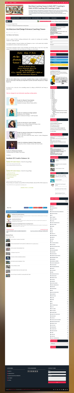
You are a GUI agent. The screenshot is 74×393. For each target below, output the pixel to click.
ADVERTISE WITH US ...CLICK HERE (27, 187)
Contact (14, 2)
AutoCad (9, 380)
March (53, 108)
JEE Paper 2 (53, 279)
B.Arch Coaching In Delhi (55, 222)
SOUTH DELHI (53, 325)
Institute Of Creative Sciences (13, 162)
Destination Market (58, 179)
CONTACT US (52, 152)
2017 (52, 115)
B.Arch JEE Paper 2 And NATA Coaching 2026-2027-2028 (20, 274)
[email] (63, 3)
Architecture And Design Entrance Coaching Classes (22, 223)
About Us (9, 25)
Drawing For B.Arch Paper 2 (55, 255)
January (53, 114)
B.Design (52, 226)
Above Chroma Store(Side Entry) (11, 175)
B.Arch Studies (53, 224)
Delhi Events (53, 244)
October (53, 101)
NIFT (52, 303)
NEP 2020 (52, 297)
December (54, 99)
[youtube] (65, 3)
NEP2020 (52, 299)
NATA (52, 290)
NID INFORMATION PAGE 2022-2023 (56, 153)
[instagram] (59, 3)
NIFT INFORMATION (53, 30)
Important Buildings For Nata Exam (56, 123)
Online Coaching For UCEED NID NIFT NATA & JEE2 (58, 31)
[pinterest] (67, 3)
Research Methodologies (55, 321)
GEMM (52, 272)
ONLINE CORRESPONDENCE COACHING (57, 151)
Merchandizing (53, 288)
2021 (52, 95)
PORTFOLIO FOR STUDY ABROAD (56, 319)
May (53, 106)
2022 (52, 94)
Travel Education (54, 330)
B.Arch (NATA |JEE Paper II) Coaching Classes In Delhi (31, 389)
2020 (52, 96)
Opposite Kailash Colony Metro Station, (12, 174)
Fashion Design (53, 264)
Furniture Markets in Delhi (15, 265)
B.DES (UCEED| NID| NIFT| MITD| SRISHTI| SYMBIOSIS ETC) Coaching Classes (24, 243)
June (53, 105)
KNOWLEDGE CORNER (54, 32)
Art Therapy (53, 217)
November (54, 100)
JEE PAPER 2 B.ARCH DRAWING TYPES (18, 261)
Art (51, 215)
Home (7, 2)
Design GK (52, 248)
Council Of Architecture (54, 121)
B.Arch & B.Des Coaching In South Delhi (17, 239)
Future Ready (53, 270)
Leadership (53, 281)
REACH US (52, 34)
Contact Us (53, 233)
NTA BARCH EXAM (53, 312)
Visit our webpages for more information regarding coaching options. (21, 93)
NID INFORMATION (53, 29)
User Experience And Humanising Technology (58, 129)
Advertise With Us (11, 373)
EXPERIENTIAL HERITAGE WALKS (56, 33)
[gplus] (57, 3)
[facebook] (56, 3)
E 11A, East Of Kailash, (10, 177)
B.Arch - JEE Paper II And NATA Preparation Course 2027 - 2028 (56, 21)
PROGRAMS (54, 18)
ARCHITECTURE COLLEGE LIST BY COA (57, 149)
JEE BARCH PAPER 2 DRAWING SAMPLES (18, 256)
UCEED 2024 (53, 334)
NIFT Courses (53, 310)
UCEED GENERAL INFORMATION (55, 28)
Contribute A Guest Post (15, 252)
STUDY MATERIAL (45, 18)
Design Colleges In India (10, 236)
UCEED (52, 332)
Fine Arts (52, 268)
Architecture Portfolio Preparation (38, 21)
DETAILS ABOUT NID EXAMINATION (17, 248)
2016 (52, 116)
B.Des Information (36, 18)
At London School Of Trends (10, 172)
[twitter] (54, 3)
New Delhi (7, 178)
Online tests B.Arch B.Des (55, 314)
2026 (52, 89)
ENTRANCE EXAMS (15, 18)
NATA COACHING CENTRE (55, 292)
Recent (53, 173)
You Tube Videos (53, 131)
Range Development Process (60, 193)
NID (51, 301)
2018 (52, 98)
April (53, 107)
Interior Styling (54, 277)
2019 (52, 97)
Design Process (54, 253)
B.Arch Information (26, 18)
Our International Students (54, 126)
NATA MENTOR (53, 294)
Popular (59, 173)
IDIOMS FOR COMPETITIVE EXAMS (56, 154)
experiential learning (54, 261)
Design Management (54, 250)
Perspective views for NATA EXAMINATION (57, 128)
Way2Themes (13, 389)
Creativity (53, 237)
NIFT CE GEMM (53, 308)
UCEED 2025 (53, 336)
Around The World (54, 213)
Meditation (53, 286)
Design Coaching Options (55, 246)
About (11, 2)
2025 (52, 90)
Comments (65, 173)
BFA (51, 228)
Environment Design (54, 257)
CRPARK (52, 239)
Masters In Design (54, 283)
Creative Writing (54, 235)
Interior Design (53, 275)
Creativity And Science (16, 219)
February (54, 109)
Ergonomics (53, 259)
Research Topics (54, 323)
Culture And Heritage (54, 242)
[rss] (61, 3)
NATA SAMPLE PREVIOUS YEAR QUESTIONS (19, 270)
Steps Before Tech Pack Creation (60, 188)
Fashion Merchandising (55, 266)
